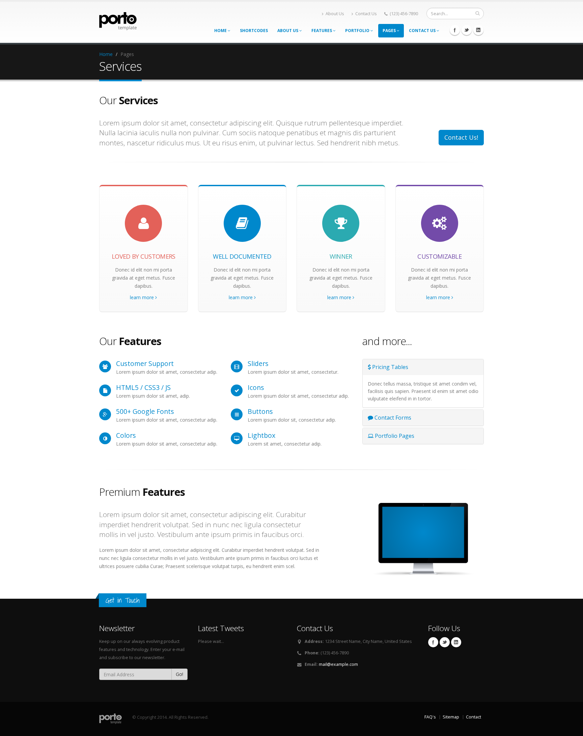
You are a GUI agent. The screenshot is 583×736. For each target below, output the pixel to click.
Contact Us (366, 14)
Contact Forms (392, 417)
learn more (142, 297)
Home (221, 30)
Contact (473, 717)
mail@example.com (338, 664)
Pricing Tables (389, 367)
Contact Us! (461, 137)
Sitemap (451, 717)
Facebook (455, 30)
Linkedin (478, 30)
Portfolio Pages (393, 436)
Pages (390, 30)
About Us (335, 14)
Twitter (467, 30)
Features (322, 30)
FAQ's (430, 717)
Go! (179, 674)
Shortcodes (254, 30)
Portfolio (357, 30)
